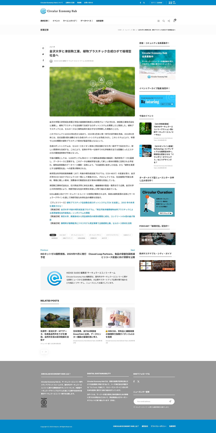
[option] (55, 326)
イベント (56, 21)
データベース (86, 21)
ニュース (127, 30)
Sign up (170, 401)
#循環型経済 (54, 238)
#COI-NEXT (63, 235)
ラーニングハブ (69, 21)
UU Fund (93, 387)
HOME (120, 30)
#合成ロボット (127, 235)
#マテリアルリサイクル (112, 235)
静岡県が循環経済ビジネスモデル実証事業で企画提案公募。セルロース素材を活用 (96, 223)
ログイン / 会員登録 (156, 2)
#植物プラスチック (67, 238)
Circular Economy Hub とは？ (126, 426)
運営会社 (145, 426)
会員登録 (99, 21)
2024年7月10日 (89, 61)
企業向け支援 (70, 2)
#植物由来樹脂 (81, 238)
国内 (134, 30)
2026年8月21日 (162, 140)
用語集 (79, 2)
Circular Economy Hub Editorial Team (84, 341)
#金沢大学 (104, 238)
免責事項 (172, 426)
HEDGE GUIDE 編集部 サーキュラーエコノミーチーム (69, 61)
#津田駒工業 (93, 238)
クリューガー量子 (45, 343)
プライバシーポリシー (158, 426)
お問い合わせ (88, 2)
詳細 (112, 400)
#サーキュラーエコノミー (77, 235)
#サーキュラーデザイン (95, 235)
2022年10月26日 (56, 343)
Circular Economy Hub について (51, 2)
